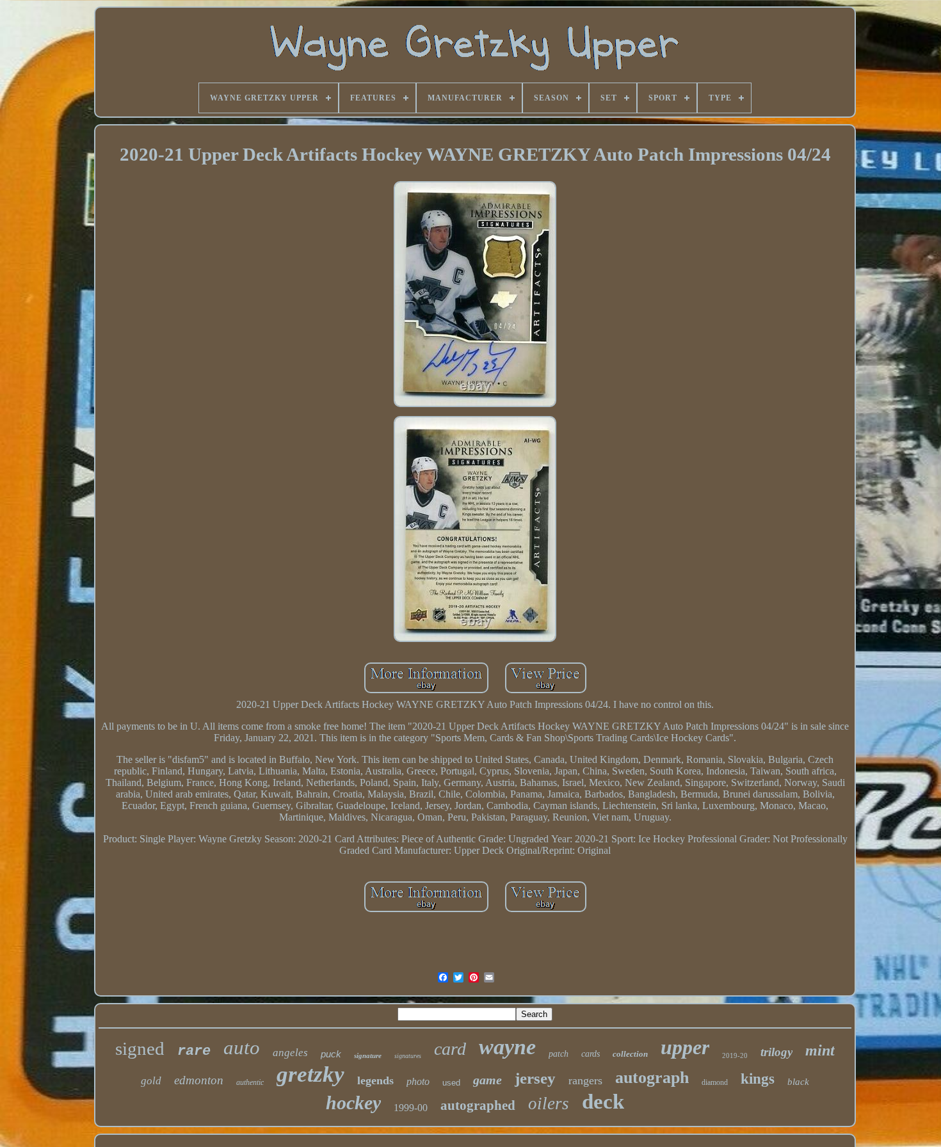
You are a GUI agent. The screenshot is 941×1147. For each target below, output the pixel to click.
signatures (407, 1055)
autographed (477, 1105)
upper (685, 1047)
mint (820, 1050)
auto (241, 1047)
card (450, 1049)
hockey (353, 1102)
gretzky (310, 1074)
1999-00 (411, 1107)
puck (331, 1053)
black (798, 1082)
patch (558, 1054)
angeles (290, 1053)
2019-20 (735, 1055)
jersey (535, 1078)
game (487, 1080)
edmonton (198, 1080)
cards (590, 1054)
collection (630, 1054)
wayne (507, 1047)
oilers (548, 1103)
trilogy (776, 1052)
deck (603, 1101)
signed (140, 1048)
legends (375, 1080)
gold (151, 1081)
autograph (652, 1077)
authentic (250, 1082)
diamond (715, 1082)
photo (418, 1081)
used (451, 1082)
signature (368, 1055)
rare (194, 1051)
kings (758, 1079)
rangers (585, 1080)
